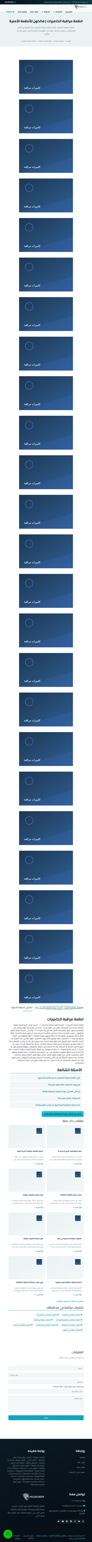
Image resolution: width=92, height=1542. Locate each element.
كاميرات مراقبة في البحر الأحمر (46, 1325)
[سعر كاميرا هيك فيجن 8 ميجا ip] (65, 1136)
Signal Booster (27, 1479)
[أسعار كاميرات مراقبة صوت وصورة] (65, 1267)
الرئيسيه (68, 11)
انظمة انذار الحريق (17, 1462)
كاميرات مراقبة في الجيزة (42, 1319)
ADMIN (31, 1538)
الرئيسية (68, 41)
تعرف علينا (34, 11)
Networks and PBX (30, 1473)
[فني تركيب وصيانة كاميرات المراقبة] (27, 1267)
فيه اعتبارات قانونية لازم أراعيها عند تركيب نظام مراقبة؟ (57, 1105)
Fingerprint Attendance (24, 1471)
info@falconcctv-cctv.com (72, 1505)
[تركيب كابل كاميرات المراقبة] (65, 1180)
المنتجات (58, 12)
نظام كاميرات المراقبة (45, 41)
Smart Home (40, 1471)
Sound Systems (16, 1473)
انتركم (29, 1457)
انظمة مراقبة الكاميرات (28, 41)
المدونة (47, 12)
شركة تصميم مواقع (14, 1537)
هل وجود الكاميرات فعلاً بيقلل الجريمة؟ (64, 1084)
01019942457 (9, 2)
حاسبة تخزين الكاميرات (77, 1472)
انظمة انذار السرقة (38, 1465)
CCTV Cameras (12, 1468)
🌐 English (10, 11)
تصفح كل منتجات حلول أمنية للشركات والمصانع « (62, 1113)
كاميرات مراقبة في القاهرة (71, 1314)
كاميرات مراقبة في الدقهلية (71, 1325)
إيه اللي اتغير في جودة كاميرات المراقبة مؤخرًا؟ (61, 1091)
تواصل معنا (22, 11)
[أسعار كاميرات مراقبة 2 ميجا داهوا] (27, 1136)
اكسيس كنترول (31, 1462)
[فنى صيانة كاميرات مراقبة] (27, 1224)
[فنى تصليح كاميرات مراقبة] (27, 1180)
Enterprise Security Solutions (34, 1481)
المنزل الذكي (32, 1460)
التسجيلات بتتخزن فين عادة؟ (68, 1098)
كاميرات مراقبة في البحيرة (22, 1325)
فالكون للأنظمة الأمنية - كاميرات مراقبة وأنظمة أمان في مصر (60, 1537)
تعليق (46, 1417)
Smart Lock (39, 1479)
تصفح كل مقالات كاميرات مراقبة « (70, 1301)
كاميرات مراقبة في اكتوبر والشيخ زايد (68, 1319)
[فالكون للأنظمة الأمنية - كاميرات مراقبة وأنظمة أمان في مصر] (80, 6)
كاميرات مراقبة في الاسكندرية (47, 1314)
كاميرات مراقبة (59, 41)
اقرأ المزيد (78, 1164)
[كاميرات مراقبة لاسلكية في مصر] (65, 1224)
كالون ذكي (32, 1468)
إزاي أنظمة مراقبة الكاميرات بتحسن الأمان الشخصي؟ (58, 1077)
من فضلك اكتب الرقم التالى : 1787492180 (68, 1386)
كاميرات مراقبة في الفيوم (72, 1330)
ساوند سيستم (20, 1460)
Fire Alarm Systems (25, 1476)
